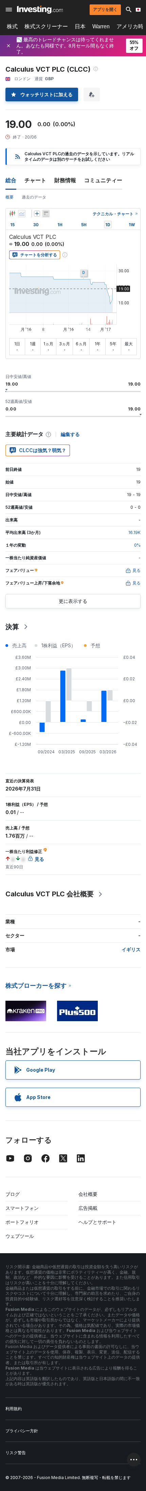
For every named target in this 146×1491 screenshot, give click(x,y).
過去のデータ (34, 197)
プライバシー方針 (21, 1430)
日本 (80, 26)
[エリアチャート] (21, 213)
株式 (12, 26)
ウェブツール (19, 1236)
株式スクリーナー (46, 26)
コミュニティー (103, 180)
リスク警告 (15, 1452)
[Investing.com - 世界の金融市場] (40, 9)
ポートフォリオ (22, 1222)
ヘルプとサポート (97, 1222)
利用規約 (13, 1408)
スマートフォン (22, 1208)
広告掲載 (87, 1208)
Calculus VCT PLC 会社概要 (49, 894)
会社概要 (87, 1194)
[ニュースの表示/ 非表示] (46, 213)
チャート (35, 180)
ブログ (12, 1194)
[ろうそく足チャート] (12, 213)
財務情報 (65, 180)
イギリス (131, 949)
